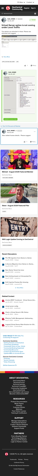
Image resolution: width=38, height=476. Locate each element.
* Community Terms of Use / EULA (14, 346)
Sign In (33, 8)
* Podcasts (6, 358)
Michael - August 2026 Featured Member (17, 172)
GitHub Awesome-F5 (10, 365)
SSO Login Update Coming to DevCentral (17, 239)
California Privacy (19, 462)
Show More (7, 57)
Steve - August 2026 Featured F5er (15, 206)
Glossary (19, 405)
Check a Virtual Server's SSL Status (16, 312)
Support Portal (19, 428)
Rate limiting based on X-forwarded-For (18, 276)
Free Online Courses (19, 411)
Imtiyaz (17, 260)
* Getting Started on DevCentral (13, 343)
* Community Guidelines (11, 344)
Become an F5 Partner (19, 440)
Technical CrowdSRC (19, 386)
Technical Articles (19, 384)
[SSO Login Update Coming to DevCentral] (19, 227)
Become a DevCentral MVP (19, 394)
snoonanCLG (18, 284)
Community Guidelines (19, 388)
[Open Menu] (35, 13)
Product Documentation (19, 402)
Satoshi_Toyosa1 (18, 302)
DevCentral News (7, 175)
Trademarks (13, 459)
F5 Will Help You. (13, 336)
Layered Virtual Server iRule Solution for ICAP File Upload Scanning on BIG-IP (20, 324)
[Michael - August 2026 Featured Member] (19, 159)
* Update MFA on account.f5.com (13, 353)
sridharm (16, 320)
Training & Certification (19, 413)
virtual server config (11, 306)
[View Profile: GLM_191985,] (5, 73)
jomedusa (17, 272)
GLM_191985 (11, 19)
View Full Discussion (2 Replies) (11, 126)
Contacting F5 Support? (11, 337)
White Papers (19, 404)
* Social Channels (8, 360)
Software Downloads (19, 426)
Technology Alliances (19, 438)
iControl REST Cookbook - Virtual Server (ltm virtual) (20, 300)
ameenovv (17, 278)
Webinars (19, 409)
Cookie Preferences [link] (19, 469)
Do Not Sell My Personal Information (19, 465)
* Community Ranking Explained (13, 348)
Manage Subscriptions (19, 421)
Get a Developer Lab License (19, 392)
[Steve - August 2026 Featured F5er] (19, 193)
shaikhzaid (17, 308)
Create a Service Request (19, 425)
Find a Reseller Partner (19, 436)
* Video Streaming (9, 362)
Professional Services (19, 423)
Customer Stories (19, 407)
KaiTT (16, 266)
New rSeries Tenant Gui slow (14, 270)
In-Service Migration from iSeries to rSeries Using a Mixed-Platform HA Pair (19, 264)
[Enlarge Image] (19, 95)
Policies (20, 459)
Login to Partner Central (19, 442)
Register (26, 8)
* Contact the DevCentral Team (13, 351)
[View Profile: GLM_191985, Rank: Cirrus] (4, 20)
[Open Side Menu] (2, 8)
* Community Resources (10, 350)
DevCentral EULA (19, 390)
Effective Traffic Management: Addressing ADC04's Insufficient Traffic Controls (18, 318)
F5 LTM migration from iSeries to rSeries (18, 258)
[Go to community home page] (14, 8)
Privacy (26, 459)
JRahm (16, 314)
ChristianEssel (18, 326)
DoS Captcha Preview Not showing (16, 282)
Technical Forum (8, 13)
